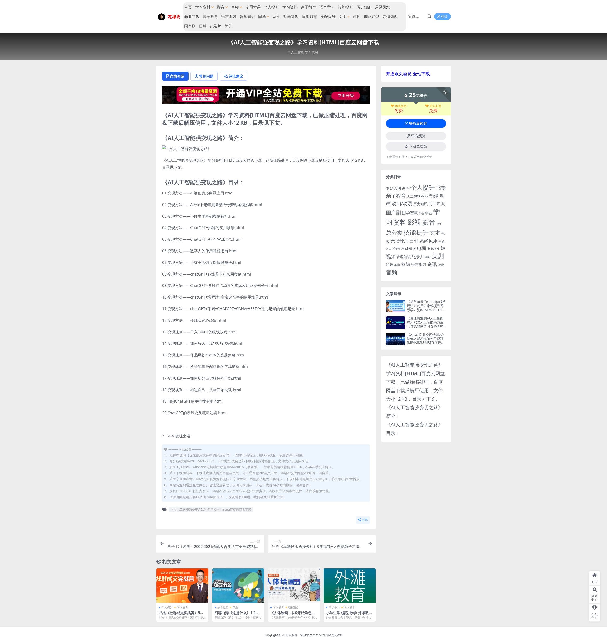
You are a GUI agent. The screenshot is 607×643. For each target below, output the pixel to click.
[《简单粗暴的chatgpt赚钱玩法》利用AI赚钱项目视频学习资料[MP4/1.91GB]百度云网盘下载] (395, 306)
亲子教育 (308, 7)
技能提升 (345, 7)
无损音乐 (399, 241)
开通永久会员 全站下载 (408, 74)
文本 (342, 16)
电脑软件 (433, 249)
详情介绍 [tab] (177, 76)
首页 (188, 7)
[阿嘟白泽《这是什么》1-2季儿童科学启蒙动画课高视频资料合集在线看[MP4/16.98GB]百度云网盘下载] (238, 585)
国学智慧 (309, 16)
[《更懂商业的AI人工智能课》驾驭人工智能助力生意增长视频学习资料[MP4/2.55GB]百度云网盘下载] (395, 322)
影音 (221, 7)
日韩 (203, 26)
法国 (388, 249)
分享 (365, 520)
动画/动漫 (402, 203)
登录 (444, 16)
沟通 (441, 241)
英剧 (397, 265)
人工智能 (297, 52)
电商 (421, 248)
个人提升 (271, 7)
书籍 (441, 187)
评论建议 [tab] (236, 76)
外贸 (421, 213)
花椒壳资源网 (334, 635)
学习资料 (202, 7)
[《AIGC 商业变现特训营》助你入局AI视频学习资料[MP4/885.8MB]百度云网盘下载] (395, 339)
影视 (414, 222)
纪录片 (215, 26)
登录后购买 (418, 123)
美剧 (228, 26)
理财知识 (371, 16)
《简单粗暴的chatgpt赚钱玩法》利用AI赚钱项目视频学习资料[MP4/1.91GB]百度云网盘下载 (426, 307)
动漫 (434, 196)
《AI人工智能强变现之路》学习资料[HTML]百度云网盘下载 (210, 509)
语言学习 (327, 7)
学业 (235, 607)
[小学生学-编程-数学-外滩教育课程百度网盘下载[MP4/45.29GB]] (350, 585)
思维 (439, 223)
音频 (235, 7)
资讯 (432, 264)
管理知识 (390, 16)
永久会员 (435, 106)
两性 (276, 16)
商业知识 (191, 16)
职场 (389, 264)
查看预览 (418, 136)
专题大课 (253, 7)
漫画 (396, 248)
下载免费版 (418, 146)
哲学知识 (247, 16)
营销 (405, 264)
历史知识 (364, 7)
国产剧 (190, 26)
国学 (262, 16)
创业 (424, 196)
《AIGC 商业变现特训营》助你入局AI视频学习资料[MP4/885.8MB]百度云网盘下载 (426, 340)
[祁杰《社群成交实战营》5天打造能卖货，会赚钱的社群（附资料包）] (182, 585)
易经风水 (382, 7)
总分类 (394, 232)
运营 (441, 265)
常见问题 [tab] (206, 76)
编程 (428, 257)
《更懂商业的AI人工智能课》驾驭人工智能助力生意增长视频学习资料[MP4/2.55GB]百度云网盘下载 (426, 324)
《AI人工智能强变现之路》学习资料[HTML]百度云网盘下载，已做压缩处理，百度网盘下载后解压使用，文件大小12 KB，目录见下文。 (415, 382)
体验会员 (400, 106)
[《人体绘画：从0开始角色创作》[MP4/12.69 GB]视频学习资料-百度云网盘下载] (294, 585)
